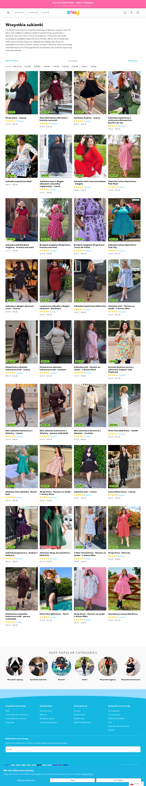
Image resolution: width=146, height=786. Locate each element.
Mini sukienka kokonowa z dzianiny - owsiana (87, 431)
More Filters (12, 61)
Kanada (111, 730)
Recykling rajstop (47, 718)
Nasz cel (43, 714)
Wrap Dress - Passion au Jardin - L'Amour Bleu (90, 615)
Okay (72, 780)
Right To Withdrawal (82, 722)
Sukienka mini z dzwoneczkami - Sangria (90, 182)
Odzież (45, 12)
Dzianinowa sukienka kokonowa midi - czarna (17, 368)
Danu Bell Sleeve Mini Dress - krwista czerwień (54, 119)
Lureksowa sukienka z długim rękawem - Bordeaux (55, 307)
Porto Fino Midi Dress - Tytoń (54, 614)
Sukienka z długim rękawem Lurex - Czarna (19, 307)
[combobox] (136, 784)
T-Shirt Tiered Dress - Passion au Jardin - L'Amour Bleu (90, 554)
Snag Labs (9, 722)
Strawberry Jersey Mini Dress (123, 614)
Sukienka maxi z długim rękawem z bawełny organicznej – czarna (52, 184)
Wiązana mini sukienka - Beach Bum (21, 493)
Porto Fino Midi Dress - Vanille (123, 430)
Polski (137, 784)
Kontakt (77, 711)
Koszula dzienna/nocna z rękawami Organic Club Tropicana (121, 369)
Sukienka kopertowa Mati (18, 181)
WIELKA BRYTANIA (116, 718)
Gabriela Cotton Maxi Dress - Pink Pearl (122, 182)
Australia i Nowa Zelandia (118, 726)
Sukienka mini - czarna (85, 492)
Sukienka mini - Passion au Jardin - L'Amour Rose (87, 368)
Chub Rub (33, 12)
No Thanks (118, 780)
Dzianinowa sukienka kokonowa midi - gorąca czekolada (17, 616)
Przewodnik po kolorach (15, 718)
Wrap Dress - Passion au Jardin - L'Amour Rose (56, 493)
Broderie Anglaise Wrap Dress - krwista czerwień (56, 246)
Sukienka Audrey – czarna (87, 118)
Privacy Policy (87, 774)
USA (110, 722)
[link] (131, 12)
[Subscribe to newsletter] (138, 749)
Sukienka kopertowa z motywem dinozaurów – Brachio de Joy (120, 120)
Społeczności (79, 714)
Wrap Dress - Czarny (15, 118)
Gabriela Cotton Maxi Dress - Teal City (122, 246)
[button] (8, 12)
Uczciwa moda (46, 711)
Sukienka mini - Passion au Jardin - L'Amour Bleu (121, 307)
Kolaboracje (79, 718)
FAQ (7, 711)
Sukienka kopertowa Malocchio (90, 306)
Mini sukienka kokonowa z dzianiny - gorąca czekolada (54, 431)
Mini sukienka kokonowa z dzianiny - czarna (18, 431)
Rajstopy (20, 12)
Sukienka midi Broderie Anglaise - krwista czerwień (19, 246)
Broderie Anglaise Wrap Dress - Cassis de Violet (90, 246)
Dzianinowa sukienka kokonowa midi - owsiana (53, 368)
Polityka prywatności (48, 722)
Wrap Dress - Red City (119, 553)
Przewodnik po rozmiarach (16, 714)
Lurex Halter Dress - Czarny (122, 492)
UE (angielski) (114, 711)
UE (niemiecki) (114, 714)
